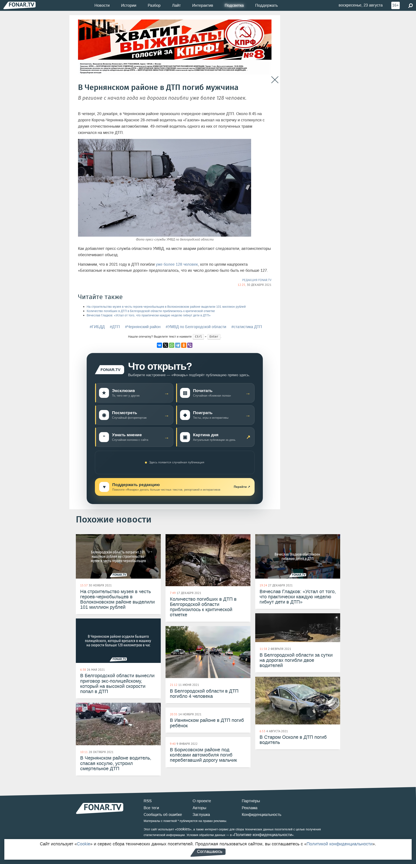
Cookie (83, 844)
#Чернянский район (143, 326)
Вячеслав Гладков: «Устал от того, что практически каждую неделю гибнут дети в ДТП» (149, 315)
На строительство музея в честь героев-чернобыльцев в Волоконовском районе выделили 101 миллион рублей (166, 307)
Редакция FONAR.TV (256, 280)
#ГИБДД (97, 326)
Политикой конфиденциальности (339, 844)
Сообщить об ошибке (163, 814)
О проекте (202, 801)
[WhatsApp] (171, 345)
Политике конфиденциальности (263, 834)
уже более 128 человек (177, 264)
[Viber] (189, 345)
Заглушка (201, 814)
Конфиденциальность (261, 814)
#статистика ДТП (246, 326)
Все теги (151, 807)
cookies (183, 829)
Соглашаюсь (209, 851)
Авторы (199, 807)
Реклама (249, 807)
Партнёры (251, 801)
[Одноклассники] (183, 345)
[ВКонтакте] (159, 345)
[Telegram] (177, 345)
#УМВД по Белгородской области (196, 326)
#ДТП (115, 326)
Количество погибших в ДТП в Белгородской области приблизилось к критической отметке (151, 311)
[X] (165, 345)
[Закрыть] (274, 79)
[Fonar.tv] (19, 5)
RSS (148, 801)
